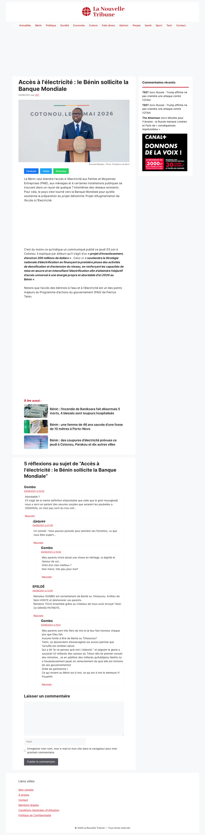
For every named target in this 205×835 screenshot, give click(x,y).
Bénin (38, 25)
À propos (23, 794)
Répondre (30, 516)
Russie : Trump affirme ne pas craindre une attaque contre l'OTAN (164, 96)
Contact (181, 25)
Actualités (25, 25)
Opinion (123, 25)
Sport (159, 25)
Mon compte (25, 789)
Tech (169, 25)
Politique (51, 25)
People (136, 25)
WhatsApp (61, 171)
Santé (148, 25)
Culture (93, 25)
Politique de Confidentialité (34, 815)
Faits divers (108, 25)
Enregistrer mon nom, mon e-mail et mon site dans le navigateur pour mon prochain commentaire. (72, 750)
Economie (79, 25)
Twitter (45, 171)
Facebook (31, 171)
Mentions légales (28, 805)
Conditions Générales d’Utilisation (38, 810)
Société (64, 25)
